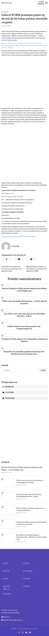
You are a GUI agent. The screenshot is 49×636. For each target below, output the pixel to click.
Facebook (9, 387)
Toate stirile (41, 3)
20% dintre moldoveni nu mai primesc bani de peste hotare (11, 268)
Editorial (6, 594)
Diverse (26, 586)
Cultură (6, 586)
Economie (27, 571)
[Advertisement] (24, 81)
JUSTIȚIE (5, 571)
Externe (27, 579)
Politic (5, 12)
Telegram (9, 398)
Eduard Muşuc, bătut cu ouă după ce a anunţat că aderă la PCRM (36, 268)
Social (5, 579)
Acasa (5, 563)
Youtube (9, 392)
